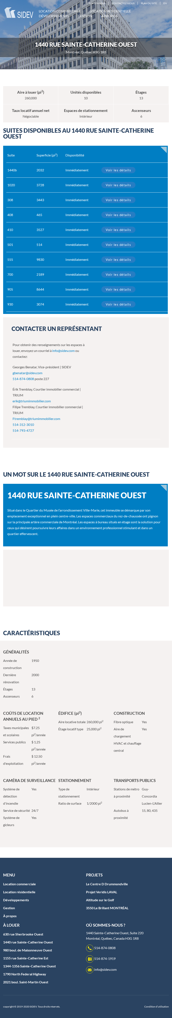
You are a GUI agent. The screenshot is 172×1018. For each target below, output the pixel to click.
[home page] (19, 12)
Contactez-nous (123, 3)
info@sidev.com (63, 351)
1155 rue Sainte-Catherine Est (25, 958)
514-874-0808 (97, 3)
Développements (54, 16)
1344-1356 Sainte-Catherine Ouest (29, 966)
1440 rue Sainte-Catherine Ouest (28, 942)
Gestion (85, 16)
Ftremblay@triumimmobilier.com (36, 419)
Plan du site (149, 3)
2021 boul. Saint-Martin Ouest (25, 982)
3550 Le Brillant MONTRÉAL (107, 908)
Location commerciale (60, 11)
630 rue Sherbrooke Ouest (23, 934)
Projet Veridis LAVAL (101, 892)
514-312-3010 (23, 424)
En (165, 3)
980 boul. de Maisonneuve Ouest (27, 950)
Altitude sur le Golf (100, 900)
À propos (109, 16)
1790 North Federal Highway (24, 974)
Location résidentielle (110, 11)
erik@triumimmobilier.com (32, 401)
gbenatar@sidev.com (27, 373)
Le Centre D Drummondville (107, 884)
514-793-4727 (23, 430)
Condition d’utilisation (156, 1006)
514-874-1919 (105, 958)
